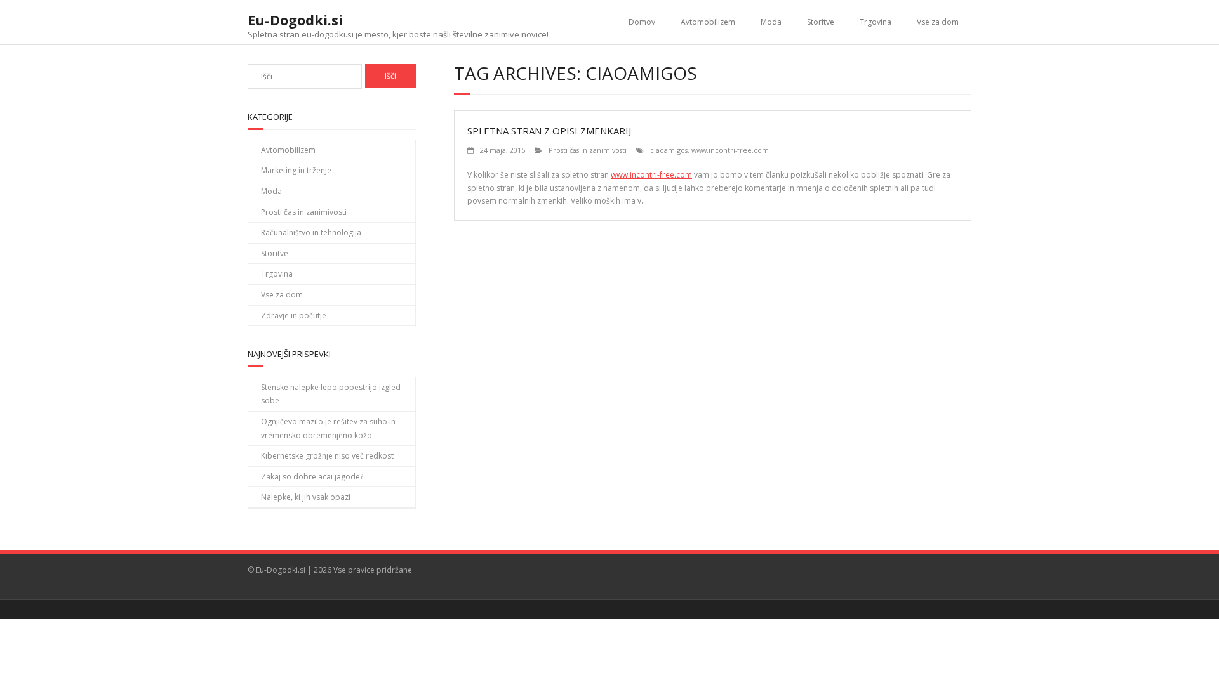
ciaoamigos (669, 150)
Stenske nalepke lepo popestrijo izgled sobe (331, 394)
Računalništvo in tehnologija (311, 232)
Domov (642, 21)
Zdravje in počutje (293, 315)
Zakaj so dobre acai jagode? (312, 476)
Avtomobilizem (708, 21)
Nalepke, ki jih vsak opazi (305, 497)
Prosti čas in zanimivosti (588, 150)
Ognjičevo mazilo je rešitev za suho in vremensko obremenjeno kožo (328, 428)
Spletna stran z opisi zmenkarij (549, 130)
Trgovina (875, 21)
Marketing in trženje (296, 170)
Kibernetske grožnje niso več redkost (327, 455)
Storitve (820, 21)
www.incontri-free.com (730, 150)
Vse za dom (938, 21)
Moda (771, 21)
